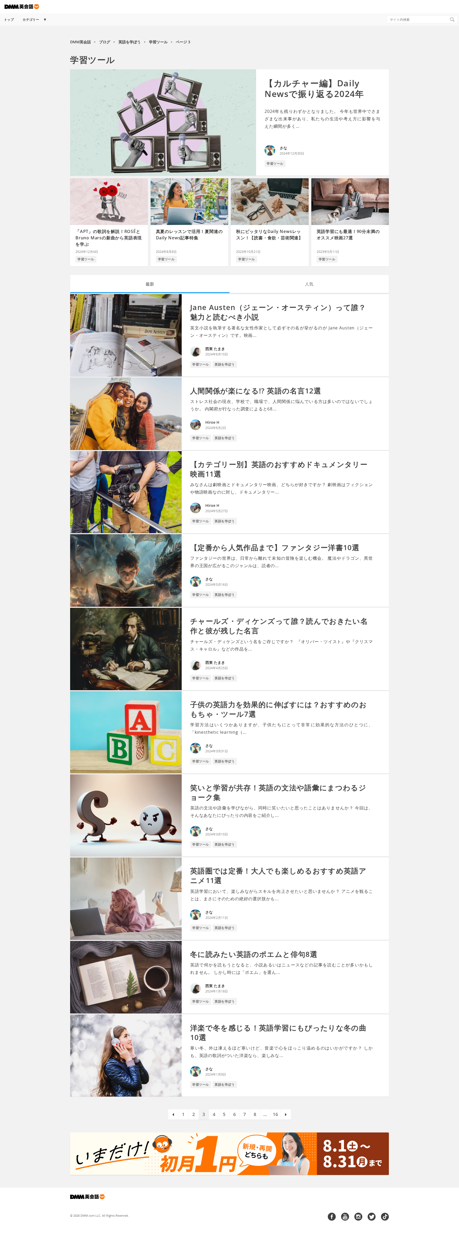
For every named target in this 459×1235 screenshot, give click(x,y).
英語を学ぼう (129, 41)
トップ (9, 19)
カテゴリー (31, 19)
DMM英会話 (80, 41)
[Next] (286, 1114)
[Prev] (173, 1114)
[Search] (452, 19)
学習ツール (158, 41)
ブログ (104, 41)
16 (275, 1114)
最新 (150, 284)
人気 (309, 284)
